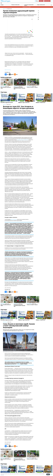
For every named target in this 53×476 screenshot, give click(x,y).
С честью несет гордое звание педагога (28, 5)
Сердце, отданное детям (41, 4)
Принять (48, 474)
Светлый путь (5, 1)
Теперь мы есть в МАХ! (26, 6)
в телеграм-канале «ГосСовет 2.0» (22, 139)
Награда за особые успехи (15, 4)
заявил (18, 363)
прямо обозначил (14, 219)
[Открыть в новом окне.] (6, 74)
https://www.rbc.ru (8, 69)
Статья (2, 4)
